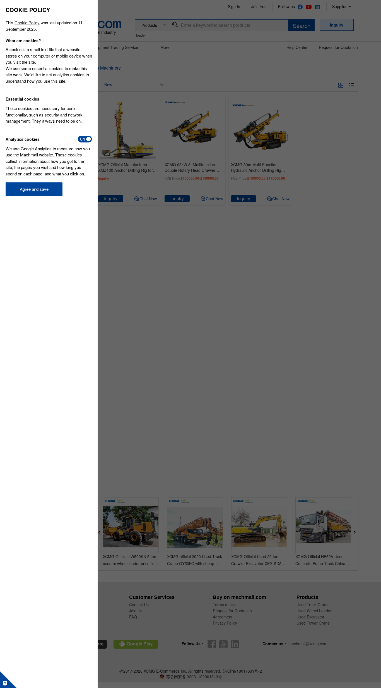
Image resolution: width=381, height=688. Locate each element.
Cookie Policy (27, 22)
